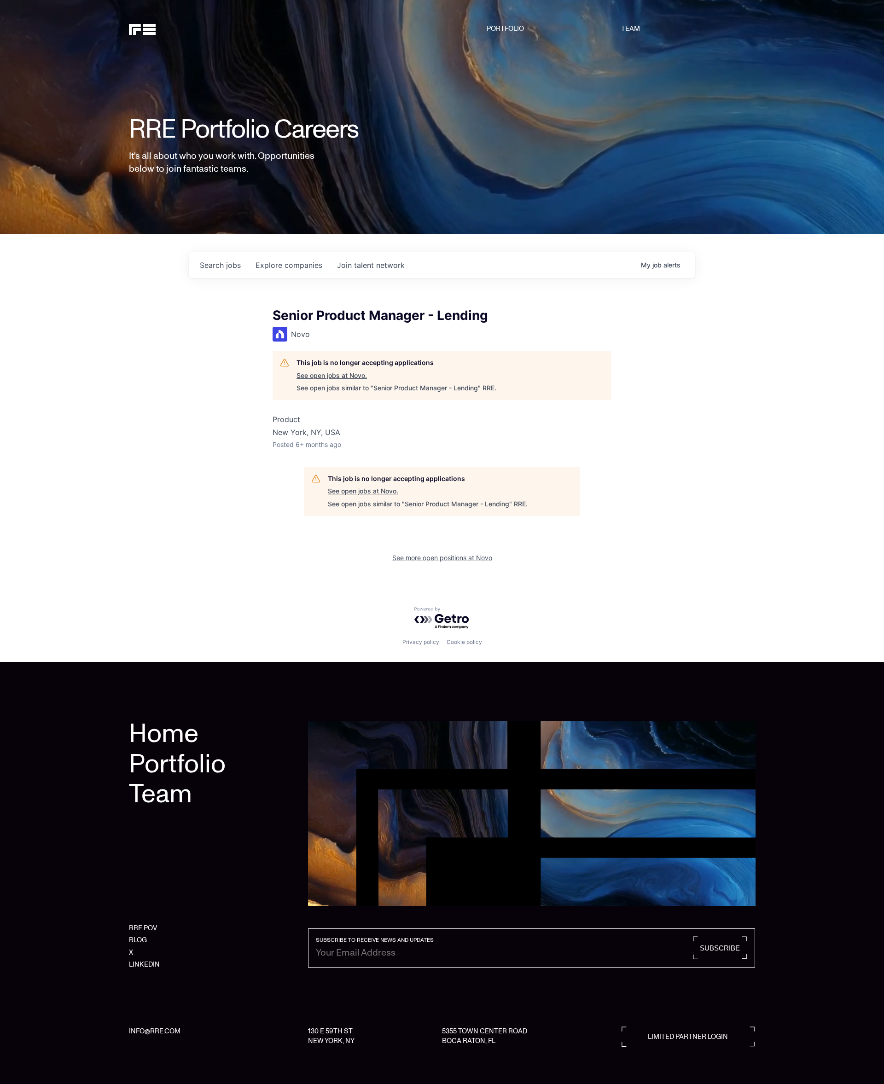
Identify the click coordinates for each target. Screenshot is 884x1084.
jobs (220, 265)
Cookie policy (464, 641)
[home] (173, 28)
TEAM (630, 28)
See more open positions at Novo (442, 558)
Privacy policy (420, 641)
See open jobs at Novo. (332, 375)
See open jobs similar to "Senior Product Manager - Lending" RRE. (396, 388)
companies (289, 265)
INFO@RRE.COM (154, 1031)
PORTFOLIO (505, 28)
